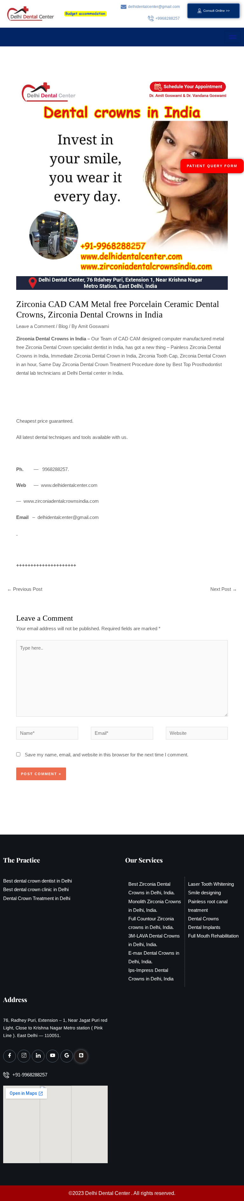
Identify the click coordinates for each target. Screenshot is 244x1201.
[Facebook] (9, 1056)
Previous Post (24, 589)
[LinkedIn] (38, 1056)
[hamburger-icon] (233, 37)
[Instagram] (23, 1056)
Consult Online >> (216, 10)
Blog (63, 326)
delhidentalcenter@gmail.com (68, 517)
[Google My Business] (66, 1056)
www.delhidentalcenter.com (69, 485)
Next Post (223, 589)
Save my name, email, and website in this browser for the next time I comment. (106, 754)
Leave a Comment (35, 326)
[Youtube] (52, 1056)
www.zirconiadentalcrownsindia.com (61, 501)
